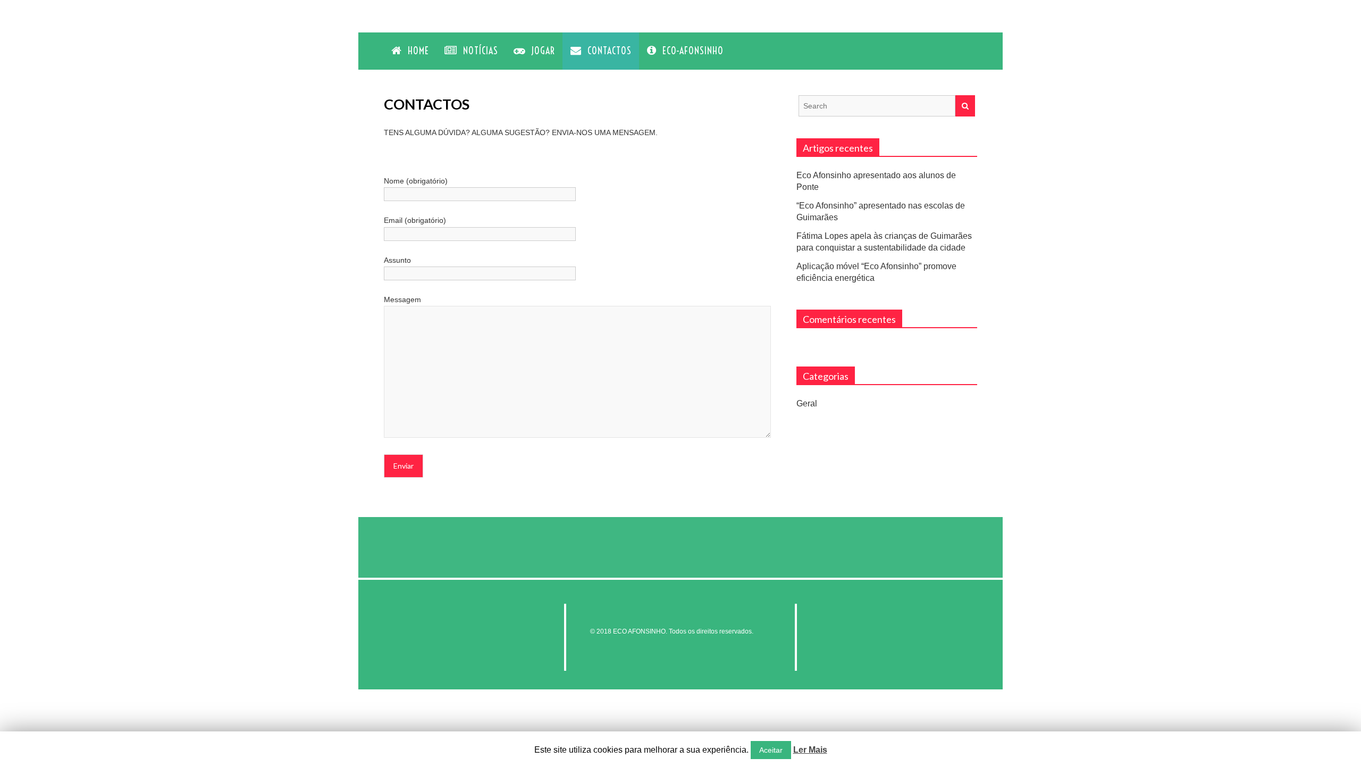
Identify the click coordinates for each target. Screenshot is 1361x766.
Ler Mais (810, 749)
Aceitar (771, 750)
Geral (806, 403)
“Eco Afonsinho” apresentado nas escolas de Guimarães (880, 211)
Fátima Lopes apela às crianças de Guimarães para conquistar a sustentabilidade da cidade (884, 241)
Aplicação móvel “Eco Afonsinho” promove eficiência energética (876, 272)
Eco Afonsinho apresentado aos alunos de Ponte (876, 181)
